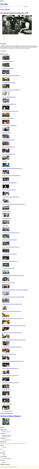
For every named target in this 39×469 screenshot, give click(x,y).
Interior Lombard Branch (6, 218)
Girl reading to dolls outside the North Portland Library (11, 89)
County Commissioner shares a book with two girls (10, 375)
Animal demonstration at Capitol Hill (8, 139)
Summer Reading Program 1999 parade (8, 154)
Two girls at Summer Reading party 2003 (9, 189)
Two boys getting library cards (7, 411)
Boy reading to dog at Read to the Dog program (10, 111)
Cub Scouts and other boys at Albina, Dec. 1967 (10, 261)
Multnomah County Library (6, 431)
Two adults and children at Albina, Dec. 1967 (9, 254)
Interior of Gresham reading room (7, 61)
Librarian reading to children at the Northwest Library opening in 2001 (13, 339)
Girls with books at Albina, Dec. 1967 (8, 268)
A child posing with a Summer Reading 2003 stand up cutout (12, 168)
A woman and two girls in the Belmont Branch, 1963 (10, 232)
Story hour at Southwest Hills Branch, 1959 (9, 104)
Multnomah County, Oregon (6, 439)
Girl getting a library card (6, 389)
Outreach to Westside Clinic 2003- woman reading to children (12, 304)
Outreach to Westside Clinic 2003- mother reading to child (11, 311)
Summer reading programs (6, 435)
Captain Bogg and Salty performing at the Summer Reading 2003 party (13, 204)
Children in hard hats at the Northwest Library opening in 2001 (12, 318)
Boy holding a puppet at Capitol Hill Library (9, 125)
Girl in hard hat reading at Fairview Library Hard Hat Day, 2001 (12, 361)
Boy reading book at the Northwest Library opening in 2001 (12, 332)
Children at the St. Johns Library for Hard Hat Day (10, 382)
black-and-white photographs (6, 458)
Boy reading (4, 161)
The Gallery (4, 4)
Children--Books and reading (6, 436)
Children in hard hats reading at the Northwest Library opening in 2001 (14, 325)
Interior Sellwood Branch (6, 211)
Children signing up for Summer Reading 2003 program (11, 175)
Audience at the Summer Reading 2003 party (9, 182)
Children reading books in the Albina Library (9, 239)
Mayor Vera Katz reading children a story (9, 354)
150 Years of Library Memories (10, 416)
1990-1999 (4, 454)
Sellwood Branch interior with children (8, 82)
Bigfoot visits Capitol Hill (6, 132)
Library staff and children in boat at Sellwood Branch (11, 75)
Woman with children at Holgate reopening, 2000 (10, 368)
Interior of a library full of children (8, 68)
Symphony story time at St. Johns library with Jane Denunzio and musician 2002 (15, 289)
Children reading (5, 225)
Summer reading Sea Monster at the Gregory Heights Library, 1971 (13, 275)
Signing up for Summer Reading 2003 (8, 282)
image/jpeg (4, 462)
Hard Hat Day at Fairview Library (8, 118)
